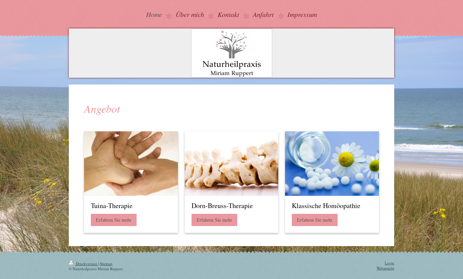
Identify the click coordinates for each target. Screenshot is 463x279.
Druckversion (86, 263)
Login (389, 262)
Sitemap (106, 263)
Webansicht (385, 268)
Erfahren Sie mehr (114, 220)
